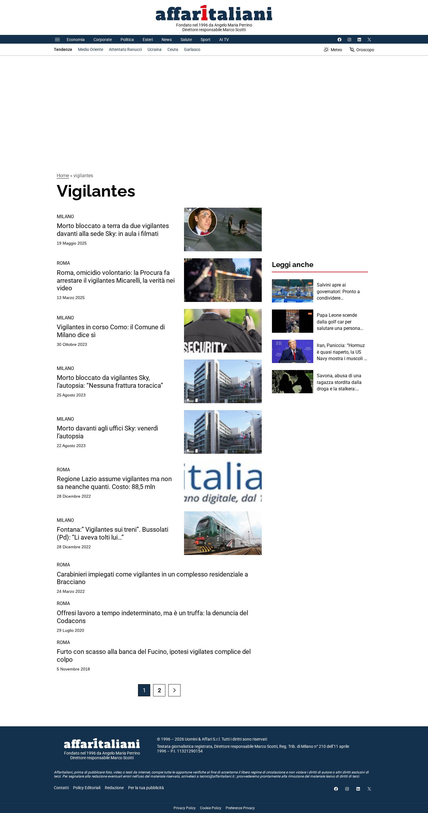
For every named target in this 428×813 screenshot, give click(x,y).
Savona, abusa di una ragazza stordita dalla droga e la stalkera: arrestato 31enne (339, 382)
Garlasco (192, 49)
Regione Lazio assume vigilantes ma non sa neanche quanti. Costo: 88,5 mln (114, 482)
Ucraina (155, 49)
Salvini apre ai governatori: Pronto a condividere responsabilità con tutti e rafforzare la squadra (342, 291)
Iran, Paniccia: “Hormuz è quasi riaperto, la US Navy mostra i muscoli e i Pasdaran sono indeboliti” (341, 352)
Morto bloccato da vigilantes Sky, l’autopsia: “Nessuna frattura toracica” (110, 381)
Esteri (148, 39)
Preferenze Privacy (240, 808)
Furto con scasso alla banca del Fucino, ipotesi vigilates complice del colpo (154, 655)
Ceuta (172, 49)
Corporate (102, 39)
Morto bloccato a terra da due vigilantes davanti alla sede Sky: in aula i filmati (113, 229)
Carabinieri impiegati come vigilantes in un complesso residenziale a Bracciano (152, 578)
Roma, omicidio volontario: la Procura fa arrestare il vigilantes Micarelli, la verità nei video (116, 280)
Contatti (61, 787)
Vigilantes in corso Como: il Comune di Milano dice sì (111, 330)
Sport (206, 39)
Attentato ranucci (125, 49)
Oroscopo (365, 49)
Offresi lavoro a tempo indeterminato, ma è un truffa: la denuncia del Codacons (152, 616)
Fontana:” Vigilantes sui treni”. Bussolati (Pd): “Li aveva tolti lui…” (112, 533)
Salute (186, 39)
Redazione (114, 787)
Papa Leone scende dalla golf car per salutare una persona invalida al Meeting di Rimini (339, 322)
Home (63, 175)
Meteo (336, 49)
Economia (76, 39)
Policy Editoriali (86, 787)
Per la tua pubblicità (146, 787)
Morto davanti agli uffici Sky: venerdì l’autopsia (107, 432)
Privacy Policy (185, 808)
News (167, 39)
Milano (65, 216)
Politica (127, 39)
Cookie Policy (210, 808)
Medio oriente (90, 49)
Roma (63, 263)
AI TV (224, 39)
